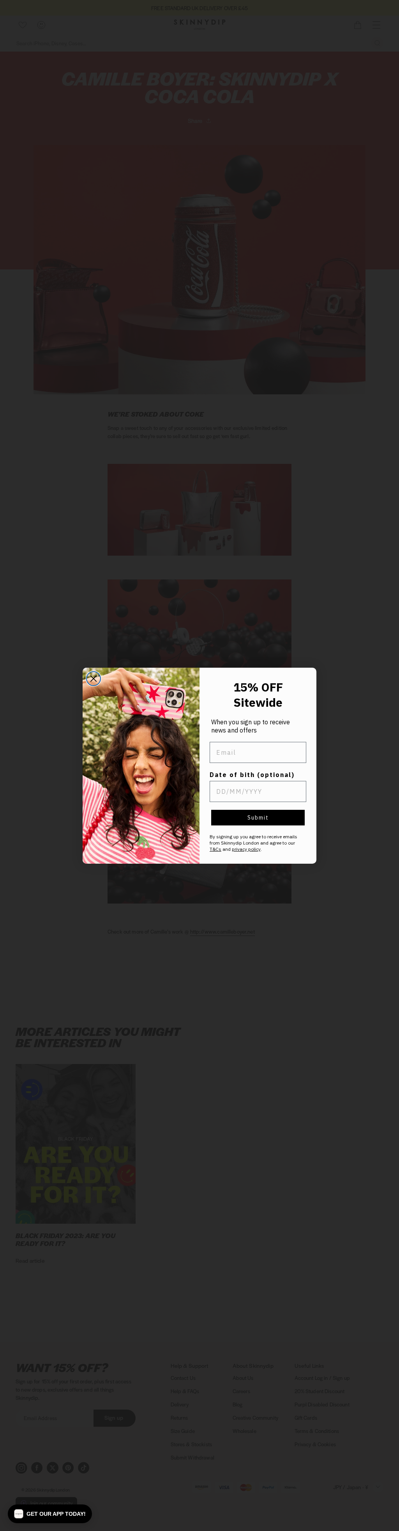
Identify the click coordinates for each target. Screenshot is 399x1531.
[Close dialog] (94, 679)
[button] (50, 1513)
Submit (258, 817)
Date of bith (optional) (252, 775)
